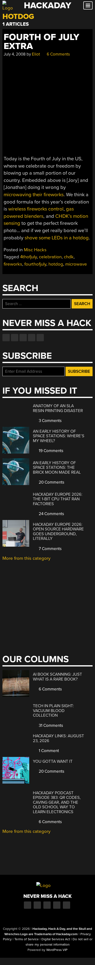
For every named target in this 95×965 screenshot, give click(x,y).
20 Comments (51, 482)
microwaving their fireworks (34, 195)
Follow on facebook (6, 337)
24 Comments (51, 513)
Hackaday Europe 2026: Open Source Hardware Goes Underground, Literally (58, 531)
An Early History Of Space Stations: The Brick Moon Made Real (57, 467)
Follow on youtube (23, 337)
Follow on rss (31, 337)
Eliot (36, 54)
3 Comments (50, 420)
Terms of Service (26, 939)
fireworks (13, 264)
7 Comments (50, 548)
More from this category (26, 558)
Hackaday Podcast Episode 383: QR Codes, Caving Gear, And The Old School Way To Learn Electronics (57, 802)
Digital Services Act (55, 939)
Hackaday (47, 5)
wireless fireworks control (36, 209)
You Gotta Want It (53, 761)
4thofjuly (28, 256)
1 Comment (48, 750)
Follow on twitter (14, 337)
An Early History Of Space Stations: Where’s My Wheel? (58, 436)
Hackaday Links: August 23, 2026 (58, 738)
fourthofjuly (35, 264)
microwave (76, 264)
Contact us (40, 337)
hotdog (55, 264)
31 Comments (50, 725)
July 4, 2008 (15, 54)
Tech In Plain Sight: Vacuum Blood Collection (53, 710)
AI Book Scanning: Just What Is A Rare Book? (57, 677)
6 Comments (58, 54)
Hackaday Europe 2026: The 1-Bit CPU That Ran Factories (57, 499)
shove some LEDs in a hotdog (57, 238)
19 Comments (50, 450)
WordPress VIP (56, 950)
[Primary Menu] (88, 5)
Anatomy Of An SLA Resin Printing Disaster (58, 408)
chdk (69, 256)
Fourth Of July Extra (41, 42)
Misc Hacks (35, 249)
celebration (50, 256)
